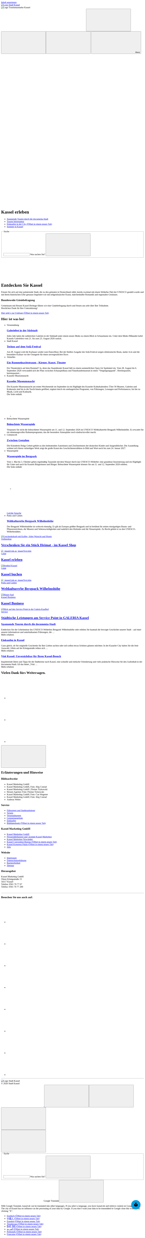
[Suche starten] (68, 244)
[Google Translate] (108, 20)
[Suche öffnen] (68, 42)
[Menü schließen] (23, 1141)
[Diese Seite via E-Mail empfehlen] (28, 741)
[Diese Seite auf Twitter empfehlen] (28, 720)
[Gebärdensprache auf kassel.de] (65, 29)
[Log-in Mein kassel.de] (23, 42)
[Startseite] (22, 1105)
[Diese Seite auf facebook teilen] (28, 698)
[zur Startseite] (10, 5)
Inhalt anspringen (9, 2)
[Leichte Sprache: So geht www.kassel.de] (22, 29)
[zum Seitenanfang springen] (23, 756)
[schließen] (81, 1191)
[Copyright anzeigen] (22, 74)
